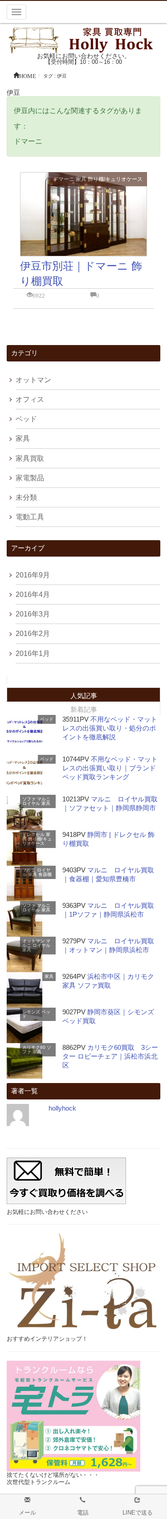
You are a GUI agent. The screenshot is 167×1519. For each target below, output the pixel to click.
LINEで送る (137, 1512)
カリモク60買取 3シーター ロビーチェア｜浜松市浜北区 (110, 1056)
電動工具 (30, 517)
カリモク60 (33, 1047)
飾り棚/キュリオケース (115, 179)
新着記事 (83, 709)
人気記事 (83, 695)
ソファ (29, 799)
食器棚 (45, 874)
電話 (83, 1512)
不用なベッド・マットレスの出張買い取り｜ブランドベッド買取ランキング (110, 768)
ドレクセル (33, 834)
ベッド (26, 419)
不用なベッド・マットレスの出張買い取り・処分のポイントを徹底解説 (109, 728)
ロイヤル (31, 803)
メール (27, 1512)
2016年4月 (33, 594)
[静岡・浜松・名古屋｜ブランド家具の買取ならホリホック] (84, 39)
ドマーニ (63, 179)
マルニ (43, 799)
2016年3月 (33, 614)
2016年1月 (33, 653)
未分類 (26, 497)
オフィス (30, 399)
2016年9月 (33, 575)
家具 (81, 179)
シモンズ (31, 1011)
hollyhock (62, 1108)
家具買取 (30, 458)
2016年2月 (33, 633)
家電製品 (30, 478)
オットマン (33, 380)
